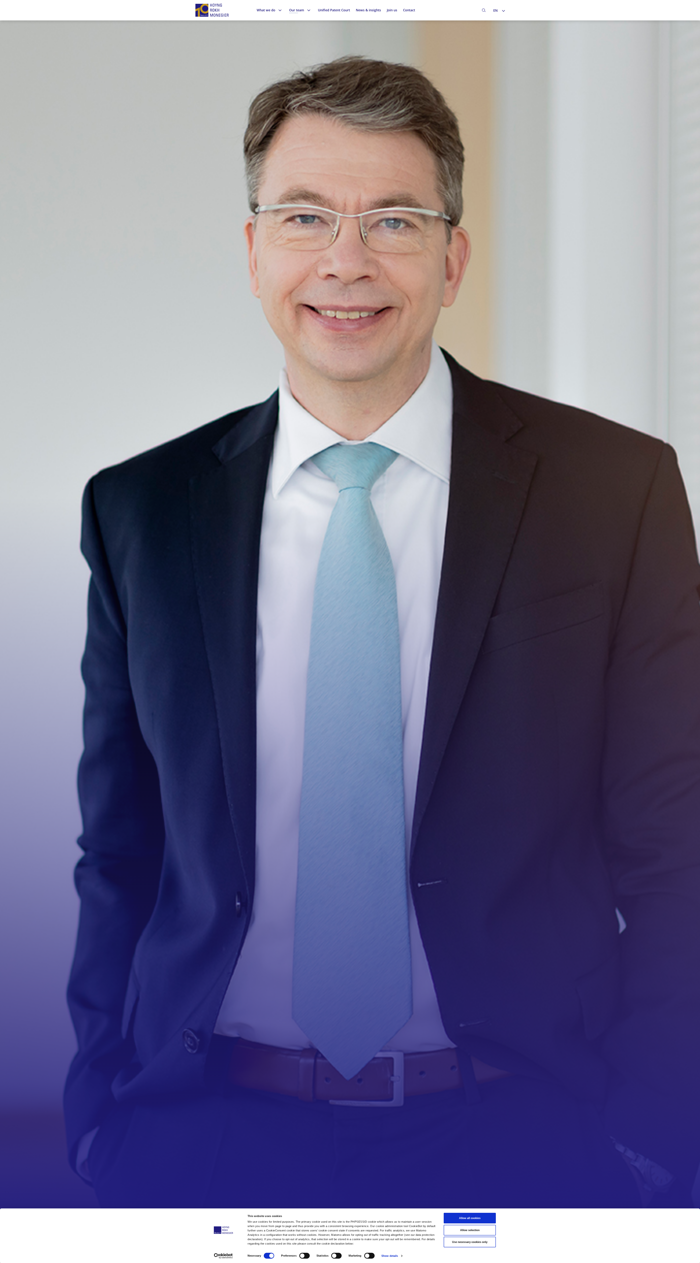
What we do (266, 10)
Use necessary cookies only (469, 1241)
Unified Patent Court (334, 10)
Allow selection (470, 1230)
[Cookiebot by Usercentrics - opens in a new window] (223, 1256)
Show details (389, 1255)
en (495, 10)
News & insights (368, 10)
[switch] (304, 1256)
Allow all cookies (470, 1218)
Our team (296, 10)
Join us (392, 10)
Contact (409, 10)
